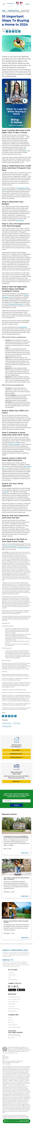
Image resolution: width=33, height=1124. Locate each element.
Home (3, 10)
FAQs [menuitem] (9, 977)
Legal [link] (3, 1055)
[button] (19, 31)
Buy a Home (15, 750)
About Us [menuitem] (10, 1020)
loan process (16, 723)
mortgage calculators (23, 547)
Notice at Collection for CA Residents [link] (10, 1062)
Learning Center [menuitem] (12, 1011)
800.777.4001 (11, 1037)
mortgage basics (7, 726)
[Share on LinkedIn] (10, 31)
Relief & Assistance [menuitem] (13, 979)
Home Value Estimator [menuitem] (14, 1008)
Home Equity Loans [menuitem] (13, 1001)
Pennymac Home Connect (15, 304)
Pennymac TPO (7, 960)
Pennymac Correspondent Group (15, 950)
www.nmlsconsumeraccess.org (9, 1052)
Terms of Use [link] (5, 1058)
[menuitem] (10, 4)
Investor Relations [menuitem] (12, 1024)
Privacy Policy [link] (5, 1057)
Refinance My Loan (16, 753)
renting (24, 151)
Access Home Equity (16, 757)
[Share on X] (13, 31)
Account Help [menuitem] (11, 975)
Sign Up (16, 805)
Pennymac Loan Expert (9, 546)
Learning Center (13, 10)
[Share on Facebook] (7, 31)
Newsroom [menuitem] (11, 1022)
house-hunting (23, 327)
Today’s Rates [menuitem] (11, 1004)
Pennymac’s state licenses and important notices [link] (13, 1086)
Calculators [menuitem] (11, 1006)
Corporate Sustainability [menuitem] (14, 1027)
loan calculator (20, 220)
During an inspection (14, 444)
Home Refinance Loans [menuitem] (14, 997)
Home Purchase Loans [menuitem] (14, 999)
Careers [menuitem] (10, 1017)
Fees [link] (3, 1059)
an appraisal (5, 492)
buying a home (7, 723)
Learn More (16, 781)
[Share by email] (16, 31)
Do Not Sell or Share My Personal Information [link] (12, 1061)
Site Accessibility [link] (6, 1064)
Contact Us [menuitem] (11, 972)
